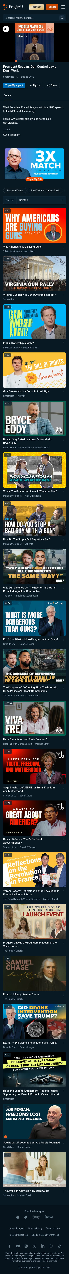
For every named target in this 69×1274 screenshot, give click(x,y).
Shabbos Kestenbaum (27, 595)
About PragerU (17, 1228)
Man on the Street (12, 496)
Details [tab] (8, 95)
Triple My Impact (14, 85)
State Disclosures (19, 1235)
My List (36, 85)
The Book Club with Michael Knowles (21, 899)
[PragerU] (13, 7)
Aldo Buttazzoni (33, 496)
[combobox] (41, 200)
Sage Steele (26, 795)
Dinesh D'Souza (27, 847)
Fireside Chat (9, 644)
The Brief (8, 595)
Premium (36, 7)
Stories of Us (9, 795)
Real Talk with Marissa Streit (45, 190)
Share (54, 85)
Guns (6, 134)
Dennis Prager (27, 644)
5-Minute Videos (15, 190)
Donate (52, 7)
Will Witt (21, 396)
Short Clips (8, 77)
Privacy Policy (35, 1228)
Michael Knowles (51, 899)
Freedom (15, 134)
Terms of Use (53, 1228)
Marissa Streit (42, 447)
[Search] (62, 17)
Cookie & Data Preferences (45, 1235)
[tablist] (34, 96)
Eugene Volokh (30, 347)
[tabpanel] (34, 124)
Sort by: (10, 200)
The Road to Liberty (13, 950)
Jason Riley (29, 251)
